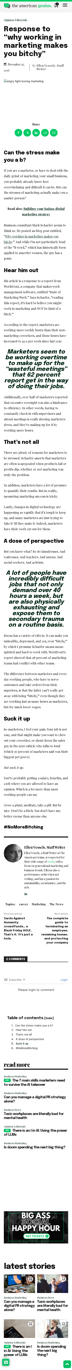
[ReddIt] (45, 133)
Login (64, 979)
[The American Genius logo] (28, 6)
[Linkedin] (36, 133)
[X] (27, 133)
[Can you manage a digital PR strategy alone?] (19, 1283)
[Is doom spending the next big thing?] (52, 1328)
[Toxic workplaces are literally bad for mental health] (52, 1283)
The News (56, 904)
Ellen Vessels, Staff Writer (50, 67)
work (50, 861)
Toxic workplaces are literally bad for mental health (52, 1306)
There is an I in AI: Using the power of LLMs (17, 1351)
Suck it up (22, 1043)
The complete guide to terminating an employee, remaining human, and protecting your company (54, 930)
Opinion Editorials (15, 20)
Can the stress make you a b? (34, 1025)
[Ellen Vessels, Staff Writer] (13, 870)
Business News (12, 1109)
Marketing (39, 904)
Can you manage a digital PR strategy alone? (19, 1306)
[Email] (54, 133)
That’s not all (24, 1034)
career (23, 904)
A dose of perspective (30, 1039)
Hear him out (24, 1029)
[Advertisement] (36, 1180)
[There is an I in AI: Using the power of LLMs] (19, 1328)
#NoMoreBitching (27, 1048)
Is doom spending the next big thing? (34, 1147)
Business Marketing (15, 1076)
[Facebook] (18, 133)
